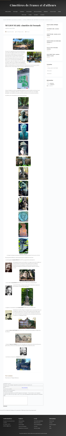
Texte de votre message (8, 391)
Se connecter (24, 387)
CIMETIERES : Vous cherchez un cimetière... (14, 19)
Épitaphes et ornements (23, 428)
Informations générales (38, 421)
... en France (24, 19)
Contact (30, 14)
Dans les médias (37, 428)
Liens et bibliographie (38, 424)
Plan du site (24, 14)
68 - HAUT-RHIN (35, 19)
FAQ (50, 426)
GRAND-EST (29, 19)
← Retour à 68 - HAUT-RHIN (52, 68)
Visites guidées (8, 11)
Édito (50, 428)
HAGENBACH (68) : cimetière (53, 28)
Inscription (36, 14)
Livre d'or (35, 426)
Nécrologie (15, 11)
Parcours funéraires (37, 11)
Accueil (4, 19)
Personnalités (29, 11)
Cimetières (22, 11)
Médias (59, 11)
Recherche (49, 73)
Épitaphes (46, 11)
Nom (4, 387)
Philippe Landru (21, 31)
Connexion (42, 14)
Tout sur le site (53, 11)
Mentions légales (52, 424)
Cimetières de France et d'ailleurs (33, 5)
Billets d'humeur (37, 422)
